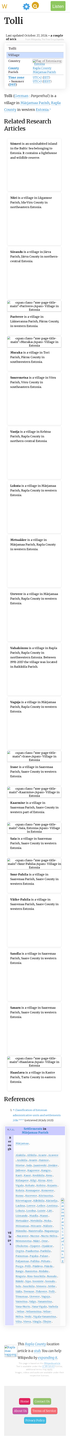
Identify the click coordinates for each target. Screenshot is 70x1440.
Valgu (32, 1301)
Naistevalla (36, 1231)
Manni (44, 1215)
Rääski (20, 1281)
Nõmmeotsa (23, 1241)
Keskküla (38, 1175)
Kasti (19, 1175)
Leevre (31, 1205)
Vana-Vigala (39, 1306)
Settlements (33, 1129)
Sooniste (37, 1281)
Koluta (20, 1190)
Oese (45, 1241)
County (13, 68)
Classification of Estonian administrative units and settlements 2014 (37, 1115)
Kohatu (30, 1185)
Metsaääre (22, 1220)
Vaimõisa (21, 1301)
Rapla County (42, 68)
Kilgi (33, 1180)
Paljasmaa (22, 1261)
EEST (46, 81)
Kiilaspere (22, 1180)
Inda (29, 1165)
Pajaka (34, 1256)
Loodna (31, 1210)
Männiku (21, 1231)
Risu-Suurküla (36, 1276)
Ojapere (35, 1246)
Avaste (33, 1160)
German (21, 96)
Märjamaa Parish (44, 72)
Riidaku (43, 1271)
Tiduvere (41, 1291)
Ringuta (20, 1276)
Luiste (41, 1210)
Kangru (46, 1170)
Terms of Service (44, 1411)
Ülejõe (47, 1321)
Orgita (20, 1251)
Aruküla (22, 1160)
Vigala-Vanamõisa (44, 1316)
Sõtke (51, 1286)
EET (46, 77)
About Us (20, 1411)
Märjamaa (22, 1143)
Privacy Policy (35, 1420)
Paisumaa (22, 1256)
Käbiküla (38, 1200)
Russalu (52, 1276)
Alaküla (20, 1155)
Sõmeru (41, 1286)
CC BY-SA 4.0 (48, 1366)
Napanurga (52, 1231)
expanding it (47, 1357)
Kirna (41, 1180)
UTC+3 (37, 81)
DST (13, 84)
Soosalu (50, 1281)
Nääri (36, 1241)
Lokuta (20, 1210)
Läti (49, 1210)
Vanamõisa (45, 1301)
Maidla (33, 1215)
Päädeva (38, 1266)
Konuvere (47, 1190)
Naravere (23, 1236)
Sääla (19, 1291)
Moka (47, 1220)
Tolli (52, 1291)
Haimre (44, 1160)
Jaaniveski (40, 1165)
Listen (58, 6)
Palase (44, 1256)
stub (37, 1351)
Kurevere (31, 1195)
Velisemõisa (33, 1311)
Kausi (27, 1175)
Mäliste (47, 1226)
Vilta (19, 1321)
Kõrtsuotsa (46, 1195)
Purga (19, 1266)
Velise (20, 1311)
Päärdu (48, 1266)
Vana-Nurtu (23, 1306)
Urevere (34, 1296)
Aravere (53, 1155)
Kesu (49, 1175)
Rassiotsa (31, 1271)
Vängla (37, 1321)
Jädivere (21, 1170)
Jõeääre (52, 1165)
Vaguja (45, 1296)
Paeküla (45, 1251)
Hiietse (20, 1165)
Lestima (52, 1205)
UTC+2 (37, 77)
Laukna (20, 1205)
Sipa (28, 1281)
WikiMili (11, 6)
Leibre (41, 1205)
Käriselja (51, 1200)
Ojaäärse (47, 1246)
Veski (28, 1316)
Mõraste (36, 1226)
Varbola (53, 1306)
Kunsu (20, 1195)
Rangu (20, 1271)
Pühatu (45, 1261)
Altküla (31, 1155)
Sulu (18, 1286)
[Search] (35, 5)
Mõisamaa (22, 1226)
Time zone (16, 77)
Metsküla (36, 1220)
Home (24, 1401)
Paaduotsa (32, 1251)
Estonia (39, 64)
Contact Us (42, 1401)
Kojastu (52, 1185)
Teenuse (29, 1291)
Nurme (34, 1236)
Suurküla (28, 1286)
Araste (42, 1155)
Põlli (28, 1266)
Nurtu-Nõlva (49, 1236)
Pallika (35, 1261)
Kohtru (41, 1185)
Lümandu (22, 1215)
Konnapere (33, 1190)
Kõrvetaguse (24, 1200)
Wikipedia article (52, 1363)
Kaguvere (33, 1170)
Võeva (27, 1321)
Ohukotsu (22, 1246)
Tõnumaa (22, 1296)
